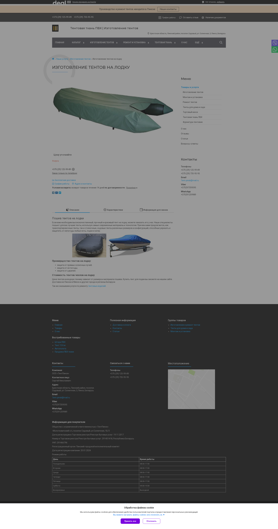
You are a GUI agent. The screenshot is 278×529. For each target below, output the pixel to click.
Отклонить (152, 521)
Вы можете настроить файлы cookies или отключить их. (138, 515)
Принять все (130, 521)
